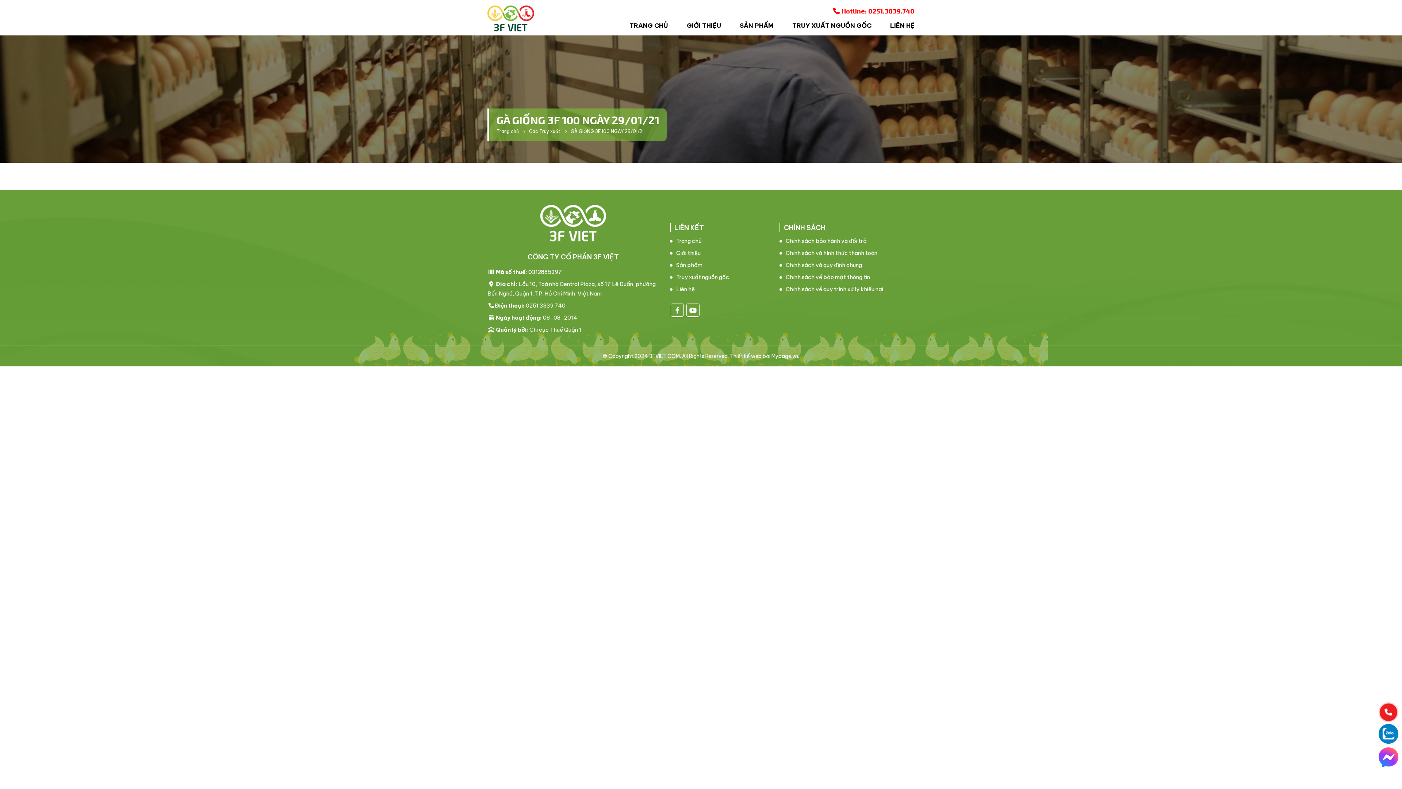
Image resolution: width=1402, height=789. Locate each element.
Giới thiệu (704, 26)
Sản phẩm (757, 26)
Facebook (677, 310)
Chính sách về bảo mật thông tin (828, 277)
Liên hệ (902, 26)
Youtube (693, 310)
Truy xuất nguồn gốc (832, 26)
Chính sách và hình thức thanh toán (831, 252)
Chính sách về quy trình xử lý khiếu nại (834, 289)
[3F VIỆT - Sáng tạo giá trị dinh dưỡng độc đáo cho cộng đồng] (510, 18)
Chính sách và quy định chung (824, 265)
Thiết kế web (746, 356)
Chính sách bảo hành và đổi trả (826, 240)
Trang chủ (648, 26)
